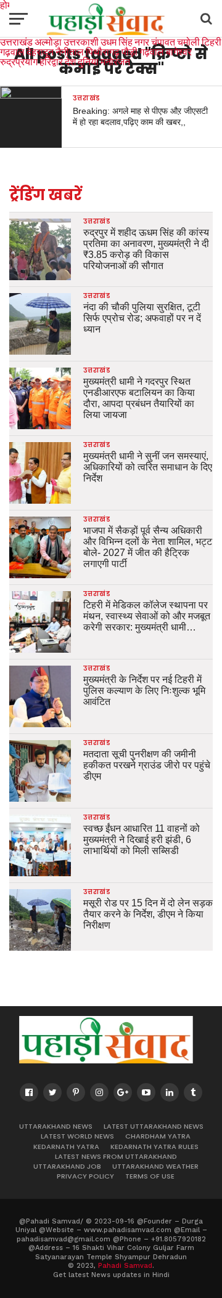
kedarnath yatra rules (154, 1146)
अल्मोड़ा (48, 41)
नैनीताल (70, 51)
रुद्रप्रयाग (19, 61)
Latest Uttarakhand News (154, 1126)
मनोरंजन (115, 61)
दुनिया (88, 61)
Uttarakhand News (55, 1126)
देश (70, 61)
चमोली (188, 41)
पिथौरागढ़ (103, 51)
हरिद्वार (51, 61)
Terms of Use (150, 1176)
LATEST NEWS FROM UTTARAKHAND (116, 1156)
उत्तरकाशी (81, 41)
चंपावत (163, 41)
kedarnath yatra (66, 1146)
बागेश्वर (179, 51)
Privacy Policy (85, 1176)
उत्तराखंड (16, 41)
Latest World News (77, 1136)
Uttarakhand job (67, 1166)
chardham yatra (158, 1136)
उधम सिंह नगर (125, 41)
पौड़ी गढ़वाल (142, 51)
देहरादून (40, 51)
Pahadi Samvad (125, 1266)
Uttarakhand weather (155, 1166)
